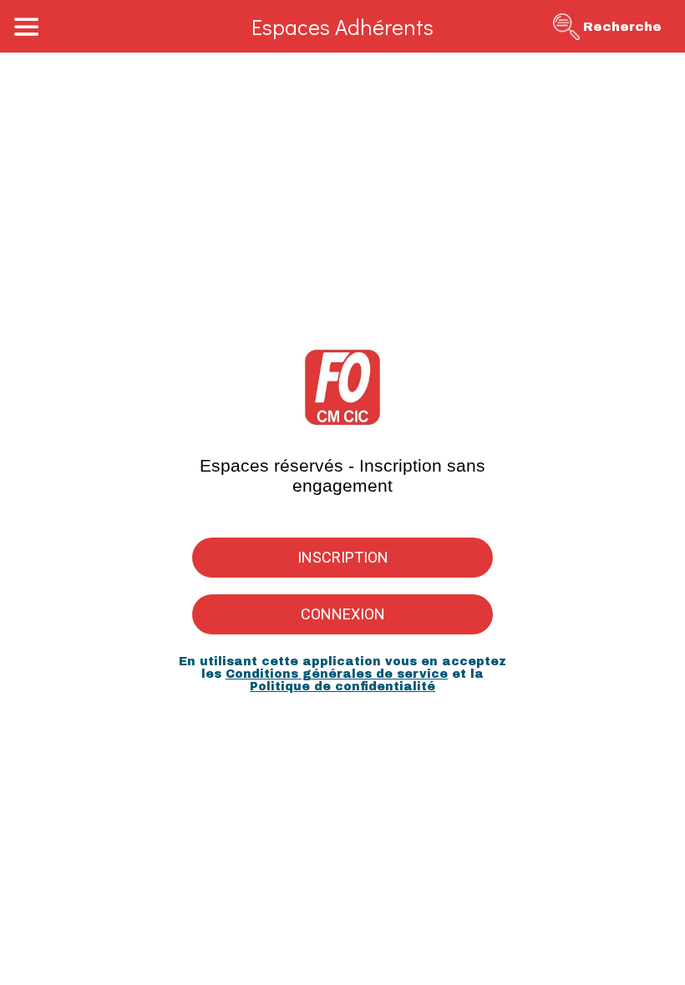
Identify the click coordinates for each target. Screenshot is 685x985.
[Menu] (27, 27)
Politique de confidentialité (342, 686)
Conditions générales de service (337, 674)
